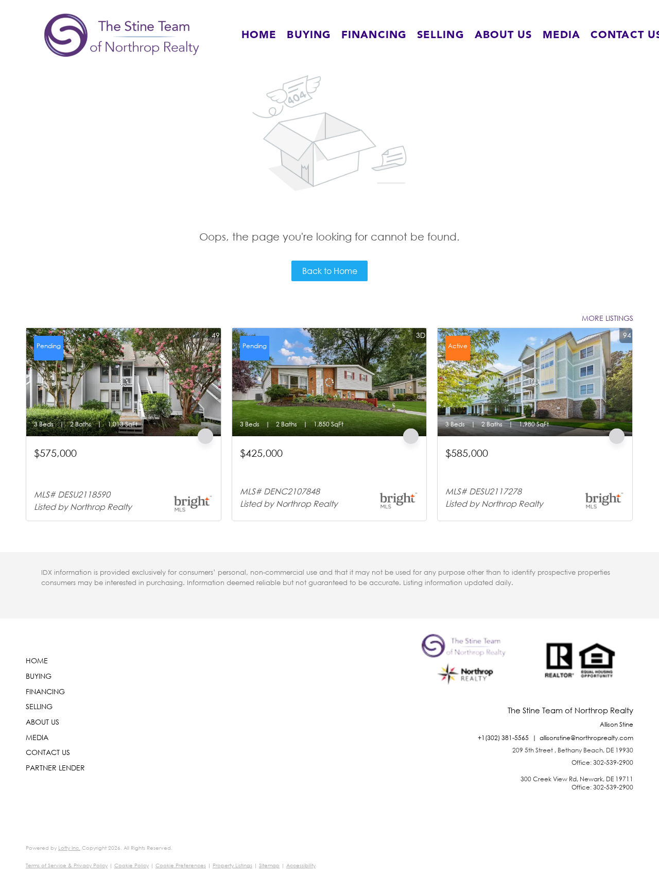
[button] (122, 35)
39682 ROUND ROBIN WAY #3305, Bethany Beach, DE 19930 (121, 470)
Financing (374, 35)
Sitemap (269, 865)
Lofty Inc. (69, 848)
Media (562, 35)
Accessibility (301, 865)
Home (258, 35)
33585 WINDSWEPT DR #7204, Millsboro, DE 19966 (529, 466)
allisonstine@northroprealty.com (586, 737)
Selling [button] (440, 35)
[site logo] (466, 670)
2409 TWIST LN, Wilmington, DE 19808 (303, 466)
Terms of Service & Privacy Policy (67, 865)
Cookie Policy (131, 865)
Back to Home (329, 270)
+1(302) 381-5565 (503, 737)
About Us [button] (503, 35)
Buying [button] (309, 35)
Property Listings (232, 865)
